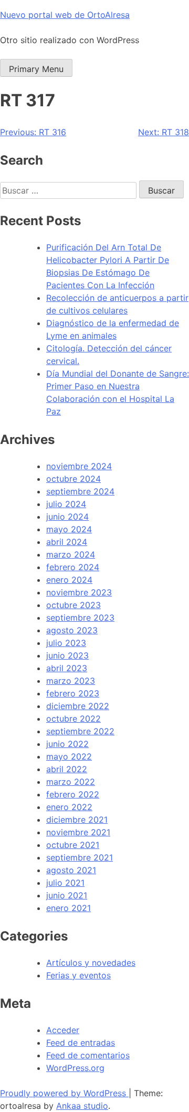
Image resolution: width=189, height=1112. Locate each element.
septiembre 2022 (80, 731)
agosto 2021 (71, 870)
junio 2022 (67, 744)
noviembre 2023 (79, 592)
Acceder (62, 1030)
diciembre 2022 (77, 706)
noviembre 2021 (78, 832)
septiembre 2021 (79, 857)
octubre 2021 (72, 845)
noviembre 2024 (79, 466)
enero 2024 (69, 579)
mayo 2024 (69, 529)
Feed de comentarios (88, 1055)
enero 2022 (69, 807)
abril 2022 (66, 769)
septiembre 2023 (80, 617)
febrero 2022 (72, 794)
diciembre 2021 (77, 819)
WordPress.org (75, 1068)
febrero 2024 (72, 567)
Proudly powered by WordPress (64, 1093)
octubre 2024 (73, 478)
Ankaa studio (82, 1105)
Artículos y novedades (90, 962)
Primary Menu (36, 69)
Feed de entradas (80, 1042)
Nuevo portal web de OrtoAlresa (65, 14)
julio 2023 (66, 643)
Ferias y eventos (78, 975)
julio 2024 (66, 504)
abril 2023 (66, 668)
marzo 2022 (70, 781)
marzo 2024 (70, 554)
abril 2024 (66, 542)
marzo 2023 (70, 680)
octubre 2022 (73, 718)
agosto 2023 (72, 630)
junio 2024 (67, 516)
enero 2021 (68, 908)
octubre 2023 (73, 605)
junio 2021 (66, 895)
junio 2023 (67, 655)
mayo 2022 (69, 756)
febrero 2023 (72, 693)
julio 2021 (65, 882)
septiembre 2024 (80, 491)
